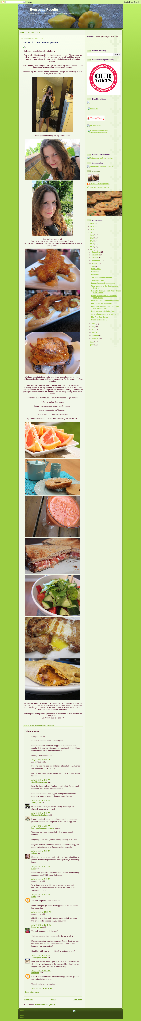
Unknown (35, 973)
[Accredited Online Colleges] (98, 130)
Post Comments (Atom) (45, 1004)
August (95, 263)
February (95, 335)
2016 (92, 235)
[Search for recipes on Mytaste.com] (94, 125)
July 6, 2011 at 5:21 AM (41, 826)
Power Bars (96, 269)
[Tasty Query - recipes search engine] (96, 120)
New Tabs (95, 271)
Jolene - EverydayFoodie (99, 184)
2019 (92, 226)
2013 (92, 244)
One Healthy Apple (39, 782)
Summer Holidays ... (99, 320)
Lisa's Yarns (36, 927)
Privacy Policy (34, 32)
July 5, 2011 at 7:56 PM (41, 760)
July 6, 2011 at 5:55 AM (41, 851)
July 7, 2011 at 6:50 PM (41, 955)
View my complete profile (99, 187)
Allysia (34, 853)
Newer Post (28, 1000)
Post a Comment (32, 992)
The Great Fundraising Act (101, 277)
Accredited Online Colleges (98, 132)
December (96, 252)
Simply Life (36, 802)
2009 (92, 345)
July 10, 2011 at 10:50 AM (41, 988)
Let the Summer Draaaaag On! (103, 283)
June (94, 324)
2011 (92, 249)
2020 (92, 223)
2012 (92, 247)
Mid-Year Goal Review (99, 317)
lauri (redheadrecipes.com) (42, 828)
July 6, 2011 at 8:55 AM (41, 894)
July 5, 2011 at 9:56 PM (41, 800)
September (96, 260)
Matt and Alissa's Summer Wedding (105, 300)
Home (22, 32)
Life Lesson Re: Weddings (101, 303)
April (94, 329)
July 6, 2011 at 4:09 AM (41, 813)
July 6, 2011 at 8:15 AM (41, 879)
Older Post (77, 1000)
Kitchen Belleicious (39, 815)
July (93, 266)
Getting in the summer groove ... (103, 314)
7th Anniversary (97, 280)
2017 (92, 232)
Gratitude (95, 274)
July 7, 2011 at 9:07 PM (41, 971)
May (93, 326)
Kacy (33, 869)
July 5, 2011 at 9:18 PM (41, 780)
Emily (33, 897)
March (94, 332)
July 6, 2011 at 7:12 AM (41, 866)
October (95, 258)
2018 (92, 229)
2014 (92, 241)
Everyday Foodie (44, 9)
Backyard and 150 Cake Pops (103, 311)
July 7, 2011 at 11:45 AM (41, 925)
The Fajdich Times (39, 957)
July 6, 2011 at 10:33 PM (41, 912)
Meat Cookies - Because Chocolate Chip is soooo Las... (105, 307)
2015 (92, 238)
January (95, 338)
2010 (92, 342)
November (96, 255)
